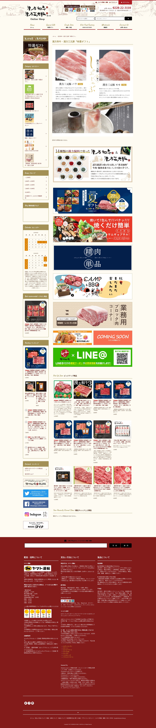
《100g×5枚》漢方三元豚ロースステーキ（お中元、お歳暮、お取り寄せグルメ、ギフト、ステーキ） (122, 442)
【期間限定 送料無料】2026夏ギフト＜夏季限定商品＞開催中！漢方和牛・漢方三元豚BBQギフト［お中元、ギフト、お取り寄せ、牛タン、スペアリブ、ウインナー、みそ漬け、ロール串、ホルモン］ (37, 426)
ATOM (111, 718)
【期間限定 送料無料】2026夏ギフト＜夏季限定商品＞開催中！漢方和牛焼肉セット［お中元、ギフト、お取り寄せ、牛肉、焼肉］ (102, 403)
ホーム (54, 36)
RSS (108, 718)
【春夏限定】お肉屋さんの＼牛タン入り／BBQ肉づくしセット (62, 401)
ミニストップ (67, 655)
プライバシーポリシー (88, 718)
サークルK (66, 651)
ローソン (65, 648)
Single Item (68, 25)
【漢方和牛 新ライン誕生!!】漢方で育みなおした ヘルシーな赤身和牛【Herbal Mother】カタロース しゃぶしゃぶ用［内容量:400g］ (122, 488)
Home (32, 25)
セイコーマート (67, 650)
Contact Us (123, 25)
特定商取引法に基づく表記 (74, 718)
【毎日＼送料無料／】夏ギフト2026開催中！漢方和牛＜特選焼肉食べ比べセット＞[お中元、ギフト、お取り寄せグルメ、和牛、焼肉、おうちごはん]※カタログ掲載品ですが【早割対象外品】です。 (102, 444)
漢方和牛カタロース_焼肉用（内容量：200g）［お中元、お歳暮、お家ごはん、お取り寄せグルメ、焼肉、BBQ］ (37, 450)
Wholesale (106, 25)
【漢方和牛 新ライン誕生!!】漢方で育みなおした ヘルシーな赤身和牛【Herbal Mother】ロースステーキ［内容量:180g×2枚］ (82, 488)
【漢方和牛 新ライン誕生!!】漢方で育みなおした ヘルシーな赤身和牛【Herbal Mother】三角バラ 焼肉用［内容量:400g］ (102, 488)
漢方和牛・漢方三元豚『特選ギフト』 (67, 36)
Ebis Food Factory (87, 25)
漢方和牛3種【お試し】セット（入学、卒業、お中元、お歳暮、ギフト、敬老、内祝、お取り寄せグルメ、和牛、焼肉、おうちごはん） (82, 403)
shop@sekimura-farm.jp (120, 718)
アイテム (126, 2)
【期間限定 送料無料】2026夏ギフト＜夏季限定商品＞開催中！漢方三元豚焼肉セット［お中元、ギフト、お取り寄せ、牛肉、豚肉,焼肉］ (63, 443)
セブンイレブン (67, 646)
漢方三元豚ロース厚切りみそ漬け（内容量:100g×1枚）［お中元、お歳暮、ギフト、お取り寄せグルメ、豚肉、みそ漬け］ (41, 398)
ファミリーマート (68, 657)
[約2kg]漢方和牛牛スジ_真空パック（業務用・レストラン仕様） (30, 396)
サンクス (65, 653)
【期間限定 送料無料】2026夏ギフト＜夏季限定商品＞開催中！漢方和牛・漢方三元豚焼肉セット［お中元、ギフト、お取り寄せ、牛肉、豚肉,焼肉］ (122, 403)
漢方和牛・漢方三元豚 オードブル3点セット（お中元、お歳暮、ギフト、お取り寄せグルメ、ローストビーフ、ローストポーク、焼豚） (63, 488)
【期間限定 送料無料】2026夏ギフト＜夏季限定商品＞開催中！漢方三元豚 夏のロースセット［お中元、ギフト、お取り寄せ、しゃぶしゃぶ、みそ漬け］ (82, 443)
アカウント (114, 2)
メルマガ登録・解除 (103, 2)
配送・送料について (52, 718)
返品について (61, 718)
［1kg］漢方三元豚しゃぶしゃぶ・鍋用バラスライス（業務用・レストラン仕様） (37, 438)
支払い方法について (40, 718)
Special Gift (50, 25)
